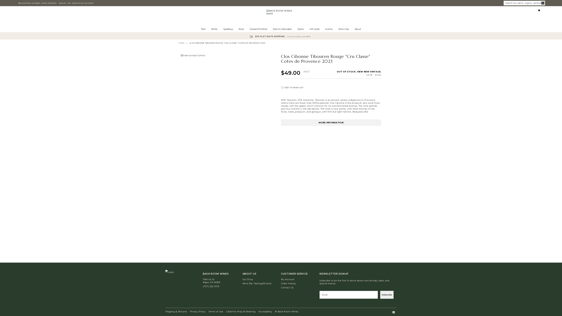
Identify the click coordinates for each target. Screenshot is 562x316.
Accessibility (265, 311)
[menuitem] (203, 29)
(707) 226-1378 (211, 286)
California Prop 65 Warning (241, 311)
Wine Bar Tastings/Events (257, 283)
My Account (287, 279)
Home (182, 43)
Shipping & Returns (176, 311)
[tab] (281, 29)
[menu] (281, 29)
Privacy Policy (198, 311)
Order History (288, 283)
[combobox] (524, 3)
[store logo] (281, 16)
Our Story (248, 279)
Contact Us (287, 287)
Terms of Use (215, 311)
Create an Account (83, 3)
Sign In (62, 3)
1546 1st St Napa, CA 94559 (211, 281)
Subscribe (387, 294)
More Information (331, 122)
